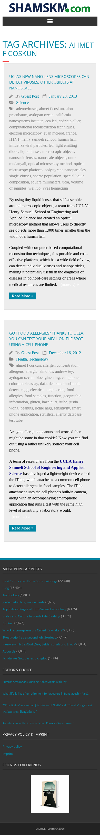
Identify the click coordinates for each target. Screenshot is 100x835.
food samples (35, 396)
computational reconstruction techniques (41, 127)
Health (21, 359)
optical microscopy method (50, 164)
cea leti (51, 121)
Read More (21, 296)
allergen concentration (60, 365)
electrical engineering (47, 390)
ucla (65, 182)
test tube (16, 420)
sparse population (47, 176)
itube (63, 402)
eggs (24, 390)
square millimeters (45, 182)
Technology (38, 359)
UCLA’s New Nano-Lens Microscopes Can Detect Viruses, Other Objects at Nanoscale (49, 82)
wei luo (34, 188)
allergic (31, 371)
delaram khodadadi (64, 383)
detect (14, 390)
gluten (35, 402)
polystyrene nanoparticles (65, 170)
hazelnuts (49, 402)
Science (22, 102)
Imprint (8, 753)
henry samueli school (39, 139)
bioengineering (48, 377)
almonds (46, 371)
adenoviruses (26, 109)
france (71, 133)
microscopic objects (58, 151)
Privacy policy (12, 746)
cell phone (70, 377)
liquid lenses (30, 151)
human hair (67, 139)
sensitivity (62, 408)
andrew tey (64, 371)
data (43, 383)
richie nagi (43, 408)
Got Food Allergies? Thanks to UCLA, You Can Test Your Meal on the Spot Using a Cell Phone (46, 338)
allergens (16, 371)
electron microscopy (25, 133)
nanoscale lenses (22, 157)
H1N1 (14, 139)
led (51, 145)
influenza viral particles (28, 145)
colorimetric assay (23, 383)
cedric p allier (69, 121)
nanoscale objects (52, 157)
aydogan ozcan (41, 115)
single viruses (20, 176)
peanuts (27, 408)
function (54, 396)
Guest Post (30, 96)
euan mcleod (54, 133)
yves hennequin (55, 188)
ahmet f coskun (51, 109)
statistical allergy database (61, 414)
